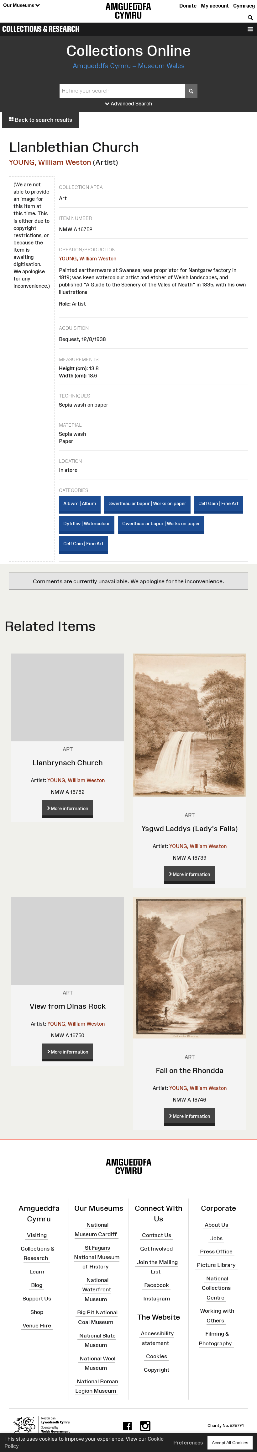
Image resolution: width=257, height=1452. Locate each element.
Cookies (156, 1356)
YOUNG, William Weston (50, 162)
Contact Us (156, 1235)
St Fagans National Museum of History (96, 1257)
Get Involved (156, 1249)
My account (215, 5)
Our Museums (19, 5)
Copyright (156, 1370)
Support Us (37, 1298)
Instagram (156, 1298)
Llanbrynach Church (67, 762)
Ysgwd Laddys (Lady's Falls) (189, 828)
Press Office (216, 1251)
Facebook (156, 1285)
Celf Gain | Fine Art (218, 503)
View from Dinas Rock (67, 1006)
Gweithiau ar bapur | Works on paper (147, 503)
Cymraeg (244, 5)
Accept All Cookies (230, 1442)
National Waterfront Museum (96, 1289)
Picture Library (216, 1265)
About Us (216, 1225)
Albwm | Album (79, 503)
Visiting (37, 1235)
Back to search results (42, 120)
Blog (36, 1285)
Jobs (216, 1238)
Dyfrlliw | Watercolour (86, 523)
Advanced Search (130, 103)
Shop (36, 1312)
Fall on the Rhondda (189, 1070)
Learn (36, 1271)
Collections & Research (40, 29)
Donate (188, 5)
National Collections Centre (216, 1287)
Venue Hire (37, 1325)
